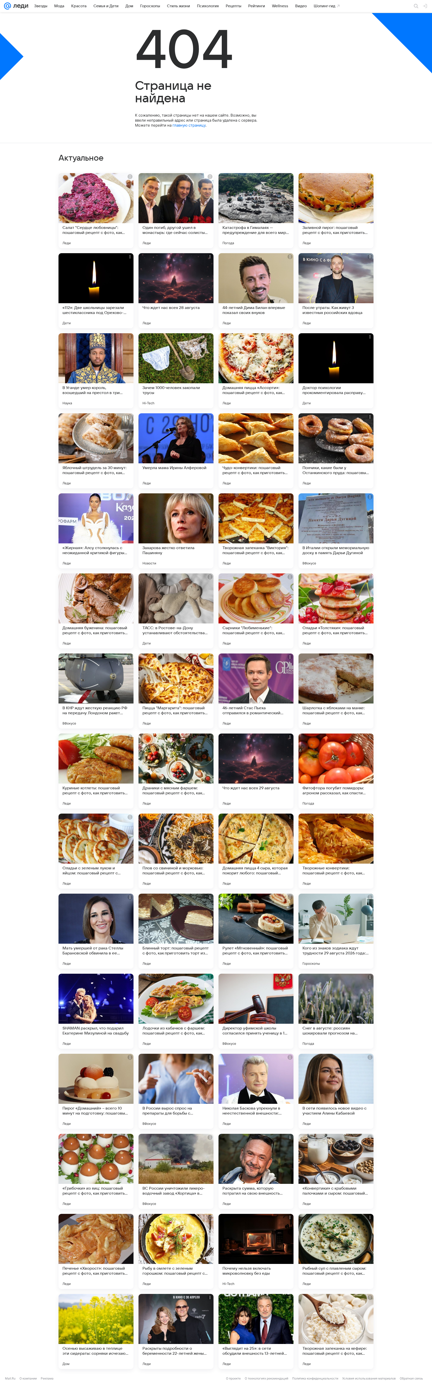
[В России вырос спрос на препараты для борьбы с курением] (176, 1091)
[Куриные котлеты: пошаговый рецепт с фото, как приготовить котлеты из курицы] (96, 771)
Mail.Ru (10, 1378)
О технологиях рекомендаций (266, 1378)
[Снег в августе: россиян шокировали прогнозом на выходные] (336, 1011)
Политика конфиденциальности (315, 1378)
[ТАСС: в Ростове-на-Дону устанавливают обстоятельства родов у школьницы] (176, 610)
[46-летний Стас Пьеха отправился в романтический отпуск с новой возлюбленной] (256, 691)
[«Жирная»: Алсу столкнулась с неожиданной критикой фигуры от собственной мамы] (96, 530)
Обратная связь (411, 1378)
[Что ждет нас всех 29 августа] (256, 771)
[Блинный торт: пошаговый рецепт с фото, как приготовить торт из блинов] (176, 931)
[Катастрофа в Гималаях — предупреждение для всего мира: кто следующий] (256, 210)
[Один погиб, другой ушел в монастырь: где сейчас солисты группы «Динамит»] (176, 210)
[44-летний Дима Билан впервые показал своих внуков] (256, 290)
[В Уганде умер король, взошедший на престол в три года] (96, 370)
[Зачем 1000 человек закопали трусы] (176, 370)
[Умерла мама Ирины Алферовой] (176, 450)
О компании (28, 1378)
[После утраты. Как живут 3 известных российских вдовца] (336, 290)
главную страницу (189, 125)
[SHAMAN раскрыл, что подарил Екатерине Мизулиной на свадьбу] (96, 1011)
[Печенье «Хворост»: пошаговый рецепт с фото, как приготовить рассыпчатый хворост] (96, 1251)
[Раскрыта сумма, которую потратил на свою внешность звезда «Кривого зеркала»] (256, 1171)
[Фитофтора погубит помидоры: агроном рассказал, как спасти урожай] (336, 771)
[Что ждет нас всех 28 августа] (176, 290)
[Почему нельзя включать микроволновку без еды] (256, 1251)
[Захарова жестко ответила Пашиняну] (176, 530)
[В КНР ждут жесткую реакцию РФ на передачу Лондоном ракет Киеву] (96, 691)
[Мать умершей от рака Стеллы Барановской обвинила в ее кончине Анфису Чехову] (96, 931)
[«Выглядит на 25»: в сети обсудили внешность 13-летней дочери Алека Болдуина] (256, 1331)
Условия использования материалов (369, 1378)
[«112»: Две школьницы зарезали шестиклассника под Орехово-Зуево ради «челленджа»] (96, 290)
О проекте (233, 1378)
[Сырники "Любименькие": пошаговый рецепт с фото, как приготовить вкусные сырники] (256, 610)
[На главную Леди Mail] (19, 6)
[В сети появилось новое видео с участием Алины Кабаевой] (336, 1091)
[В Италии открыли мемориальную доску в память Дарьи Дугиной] (336, 530)
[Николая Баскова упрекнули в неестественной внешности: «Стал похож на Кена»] (256, 1091)
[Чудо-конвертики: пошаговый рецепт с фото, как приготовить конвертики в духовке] (256, 450)
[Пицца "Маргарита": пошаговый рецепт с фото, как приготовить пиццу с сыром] (176, 691)
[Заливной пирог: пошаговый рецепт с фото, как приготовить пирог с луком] (336, 210)
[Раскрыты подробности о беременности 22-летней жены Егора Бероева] (176, 1331)
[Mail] (7, 6)
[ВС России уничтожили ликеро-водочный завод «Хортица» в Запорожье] (176, 1171)
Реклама (47, 1378)
